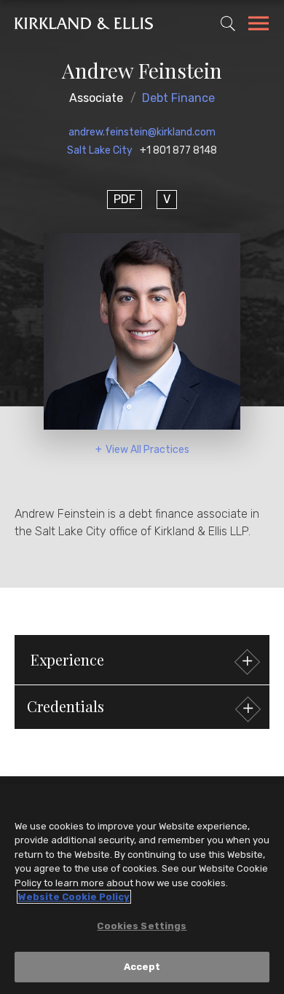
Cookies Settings (141, 925)
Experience (67, 659)
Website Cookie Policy (74, 896)
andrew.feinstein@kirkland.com (142, 132)
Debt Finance (178, 98)
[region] (142, 889)
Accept (142, 966)
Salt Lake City (100, 150)
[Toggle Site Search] (228, 23)
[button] (142, 707)
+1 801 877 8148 (178, 150)
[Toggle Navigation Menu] (258, 25)
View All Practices (147, 449)
